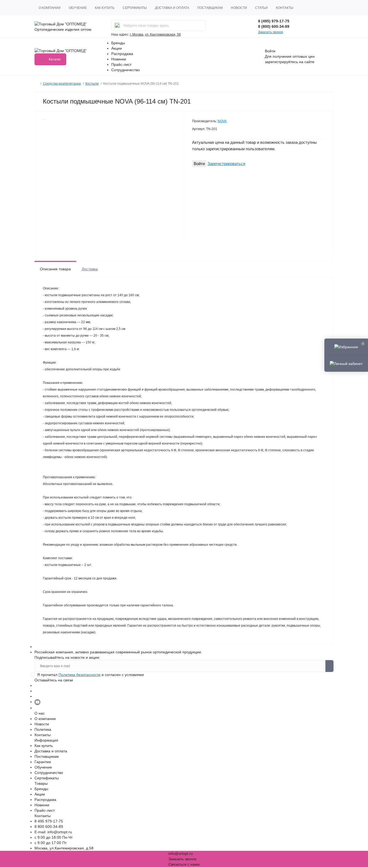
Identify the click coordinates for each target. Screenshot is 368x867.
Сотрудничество (125, 70)
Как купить (104, 8)
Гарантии (42, 762)
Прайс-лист (121, 64)
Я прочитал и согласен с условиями (90, 675)
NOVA (222, 121)
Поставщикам (210, 8)
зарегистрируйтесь (281, 62)
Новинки (118, 59)
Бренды (118, 43)
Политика (42, 729)
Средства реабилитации (62, 84)
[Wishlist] (44, 119)
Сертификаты (135, 8)
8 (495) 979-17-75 (273, 21)
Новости (239, 8)
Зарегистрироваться (226, 163)
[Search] (117, 25)
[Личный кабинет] (346, 363)
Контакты (284, 8)
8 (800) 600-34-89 (273, 26)
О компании (50, 8)
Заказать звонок (270, 32)
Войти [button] (270, 51)
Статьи (261, 8)
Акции (116, 48)
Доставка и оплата (172, 8)
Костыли (92, 84)
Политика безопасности (79, 675)
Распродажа (122, 54)
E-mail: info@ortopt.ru (53, 832)
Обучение (78, 8)
